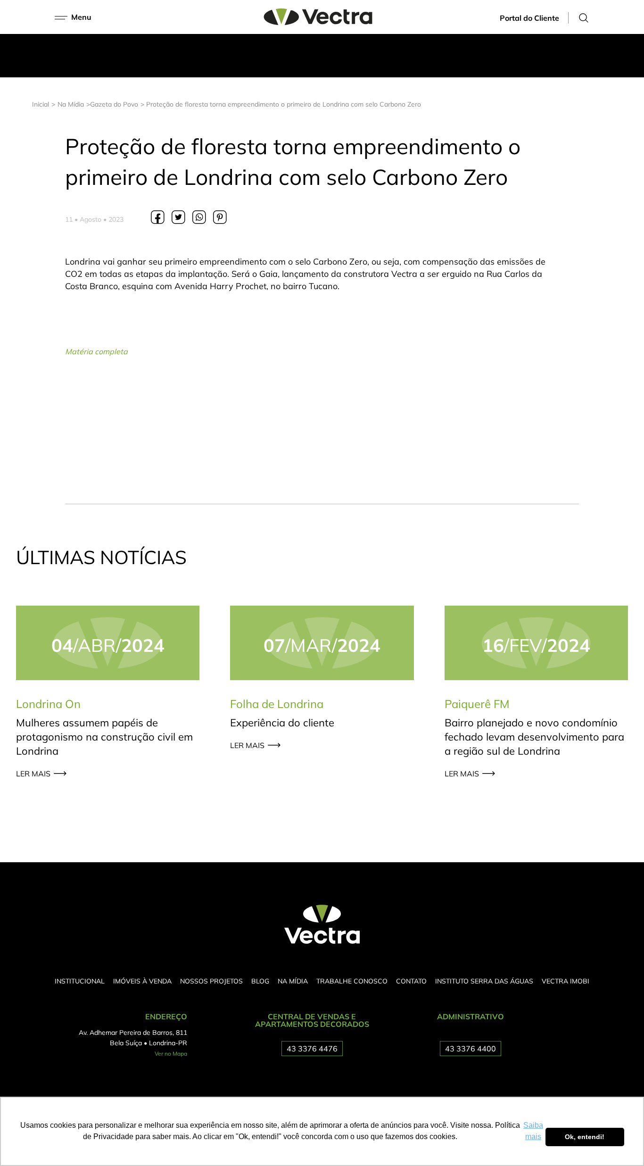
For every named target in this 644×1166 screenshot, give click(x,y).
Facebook (157, 217)
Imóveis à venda (142, 981)
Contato (411, 981)
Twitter (178, 217)
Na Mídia (293, 981)
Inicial (40, 104)
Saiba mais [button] (533, 1131)
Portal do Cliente (529, 18)
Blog (260, 981)
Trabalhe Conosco (352, 981)
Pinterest (220, 217)
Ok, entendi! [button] (584, 1137)
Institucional (80, 981)
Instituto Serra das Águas (484, 981)
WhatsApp (199, 217)
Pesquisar (583, 18)
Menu (81, 17)
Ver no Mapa (171, 1053)
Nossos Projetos (211, 981)
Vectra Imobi (565, 981)
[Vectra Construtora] (318, 22)
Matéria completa (96, 351)
